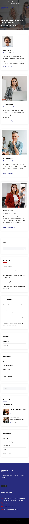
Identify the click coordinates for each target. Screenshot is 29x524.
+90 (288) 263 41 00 (15, 3)
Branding (5, 361)
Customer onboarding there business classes (18, 410)
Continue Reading (8, 66)
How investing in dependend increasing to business (17, 419)
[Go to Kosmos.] (3, 25)
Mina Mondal (8, 158)
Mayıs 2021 (6, 345)
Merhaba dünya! (7, 266)
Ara (4, 242)
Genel (4, 373)
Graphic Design (7, 376)
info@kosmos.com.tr (15, 1)
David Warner (8, 50)
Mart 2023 (6, 341)
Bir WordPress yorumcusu (10, 305)
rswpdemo (6, 311)
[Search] (25, 388)
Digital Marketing (8, 365)
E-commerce (6, 369)
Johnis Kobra (8, 104)
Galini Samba (8, 211)
